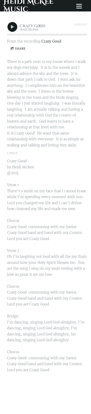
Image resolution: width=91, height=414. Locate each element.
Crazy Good (51, 41)
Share (20, 48)
